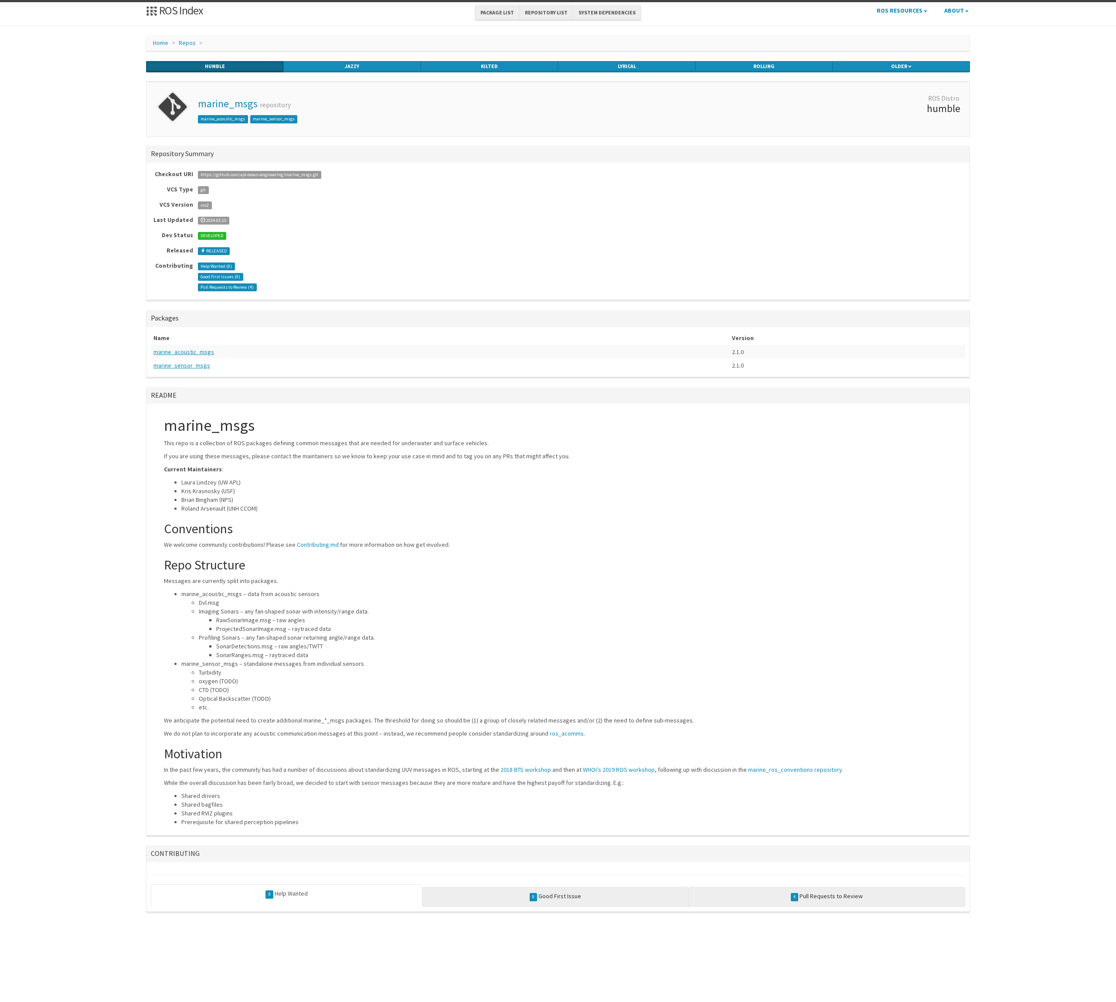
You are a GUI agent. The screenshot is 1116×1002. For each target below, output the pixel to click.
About (954, 10)
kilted (489, 66)
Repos (187, 43)
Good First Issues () (220, 276)
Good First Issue (556, 896)
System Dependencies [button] (607, 12)
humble (215, 66)
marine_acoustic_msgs (223, 119)
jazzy (352, 66)
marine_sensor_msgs (274, 119)
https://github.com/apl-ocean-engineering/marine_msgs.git (259, 174)
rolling (764, 66)
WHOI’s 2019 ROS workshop (619, 770)
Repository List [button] (546, 12)
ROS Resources (900, 10)
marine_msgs (228, 103)
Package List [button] (497, 12)
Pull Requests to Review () (227, 287)
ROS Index (180, 10)
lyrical (627, 66)
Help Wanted (288, 893)
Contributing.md (318, 545)
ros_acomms (567, 733)
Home (160, 43)
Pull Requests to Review (828, 896)
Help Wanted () (216, 266)
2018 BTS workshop (525, 770)
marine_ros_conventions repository (795, 770)
